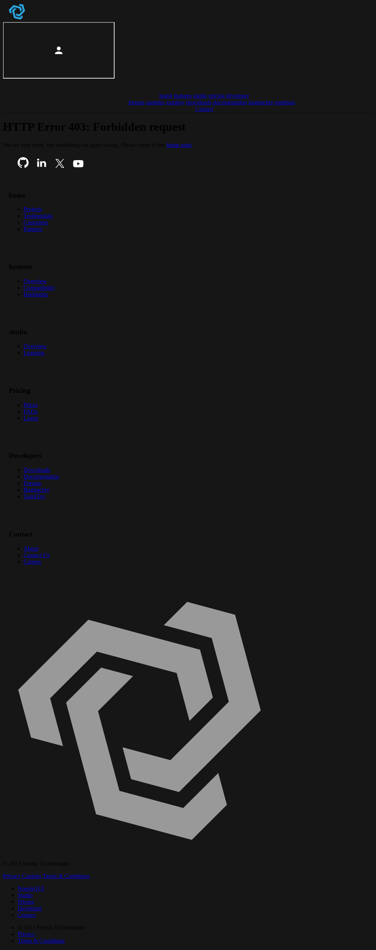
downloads (199, 102)
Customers (36, 222)
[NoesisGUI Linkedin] (41, 166)
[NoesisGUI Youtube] (78, 166)
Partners (33, 229)
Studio (25, 895)
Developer (30, 908)
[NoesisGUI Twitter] (59, 166)
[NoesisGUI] (17, 19)
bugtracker (261, 102)
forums (137, 102)
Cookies (31, 876)
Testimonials (38, 216)
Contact (27, 915)
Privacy (12, 876)
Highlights (36, 294)
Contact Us (37, 555)
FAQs (30, 411)
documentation (230, 102)
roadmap (285, 102)
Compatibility (39, 288)
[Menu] (12, 83)
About (31, 548)
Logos (31, 418)
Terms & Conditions (66, 876)
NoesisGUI (31, 888)
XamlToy (35, 496)
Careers (32, 562)
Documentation (41, 476)
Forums (32, 483)
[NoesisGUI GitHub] (23, 166)
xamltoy (175, 102)
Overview (35, 281)
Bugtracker (36, 490)
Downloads (37, 470)
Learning (34, 353)
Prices (30, 405)
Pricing (26, 902)
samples (155, 102)
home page (179, 145)
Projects (33, 209)
